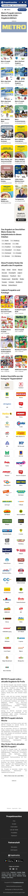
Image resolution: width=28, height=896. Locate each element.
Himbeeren (5, 276)
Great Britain (5, 876)
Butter (9, 270)
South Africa (9, 877)
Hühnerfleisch (12, 285)
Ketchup (4, 285)
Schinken (11, 282)
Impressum (14, 835)
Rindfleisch (19, 282)
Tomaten (4, 282)
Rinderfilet (15, 279)
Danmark (14, 874)
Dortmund (6, 253)
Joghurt (19, 273)
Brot (19, 276)
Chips (3, 270)
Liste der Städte (14, 829)
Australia (19, 872)
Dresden (17, 253)
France (23, 874)
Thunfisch (13, 276)
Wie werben (14, 847)
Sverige (4, 877)
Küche (14, 270)
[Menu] (25, 2)
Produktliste (14, 832)
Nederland (19, 876)
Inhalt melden (13, 827)
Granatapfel (12, 273)
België (23, 872)
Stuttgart (16, 247)
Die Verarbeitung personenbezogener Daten (14, 892)
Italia (10, 876)
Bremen (6, 256)
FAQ (14, 821)
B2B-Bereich (14, 850)
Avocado (4, 273)
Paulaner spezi (6, 279)
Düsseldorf (7, 250)
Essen (17, 250)
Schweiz (8, 874)
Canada (4, 874)
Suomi (19, 874)
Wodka (22, 279)
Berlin (5, 240)
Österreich (13, 872)
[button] (22, 2)
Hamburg (14, 240)
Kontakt (14, 824)
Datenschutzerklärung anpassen (14, 886)
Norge (24, 876)
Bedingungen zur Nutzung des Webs (14, 889)
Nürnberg (16, 256)
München (6, 244)
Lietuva (14, 876)
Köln (15, 244)
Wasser (20, 270)
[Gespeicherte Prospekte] (19, 2)
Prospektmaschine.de (18, 882)
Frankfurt (6, 247)
